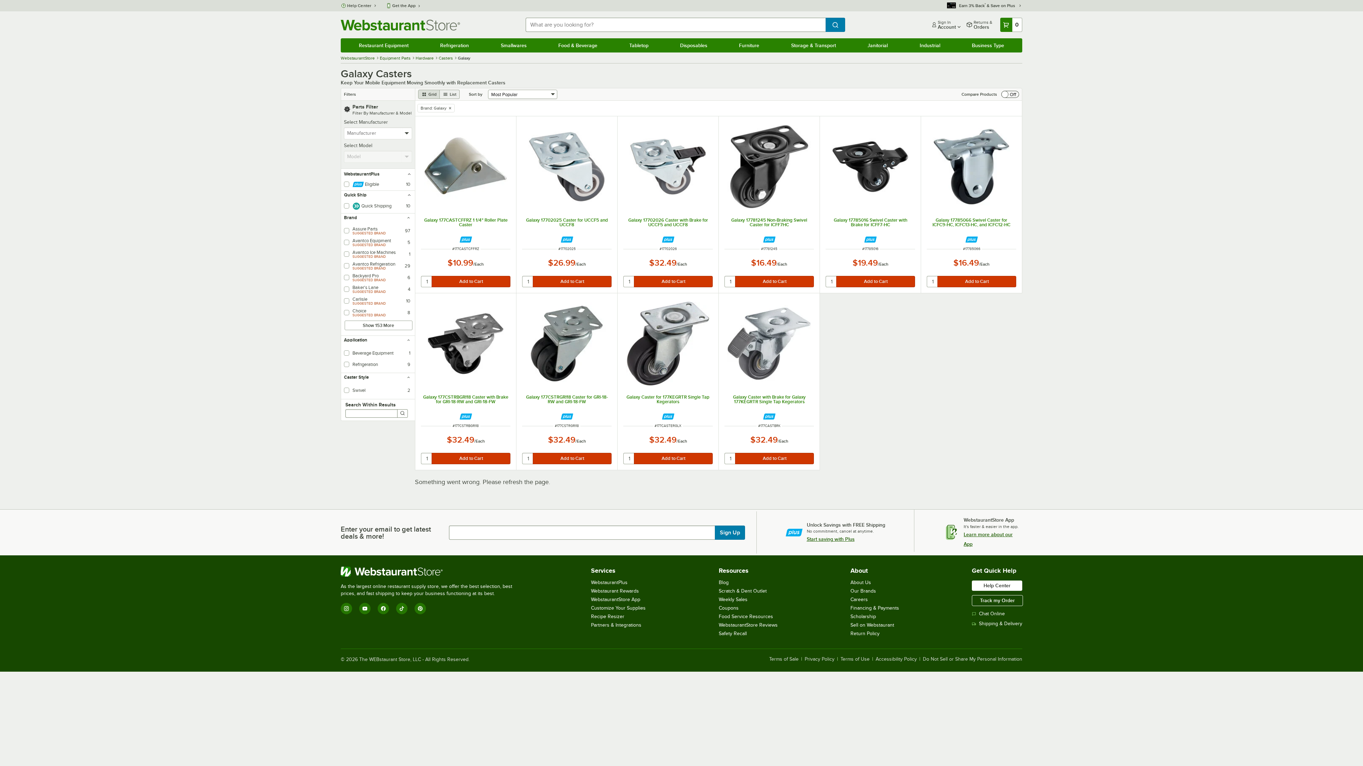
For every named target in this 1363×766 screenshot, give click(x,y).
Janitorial (877, 45)
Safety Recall (733, 633)
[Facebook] (383, 608)
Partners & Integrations (616, 625)
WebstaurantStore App (615, 599)
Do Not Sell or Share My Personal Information (972, 659)
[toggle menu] (407, 133)
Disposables (693, 45)
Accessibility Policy (896, 659)
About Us (860, 582)
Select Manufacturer (366, 122)
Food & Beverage (577, 45)
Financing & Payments (874, 608)
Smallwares (514, 45)
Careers (859, 599)
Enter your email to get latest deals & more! (386, 533)
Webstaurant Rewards (615, 591)
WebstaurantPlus (609, 582)
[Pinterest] (420, 608)
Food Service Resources (746, 616)
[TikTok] (401, 608)
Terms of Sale (784, 659)
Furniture (749, 45)
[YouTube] (365, 608)
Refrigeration (454, 45)
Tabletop (638, 45)
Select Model (358, 145)
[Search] (402, 413)
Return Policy (865, 633)
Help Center (359, 5)
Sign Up (730, 532)
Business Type (988, 45)
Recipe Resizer (607, 616)
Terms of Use (855, 659)
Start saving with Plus (831, 539)
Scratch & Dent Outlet (743, 591)
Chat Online (992, 613)
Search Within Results (370, 404)
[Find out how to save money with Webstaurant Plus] (466, 240)
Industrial (930, 45)
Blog (724, 582)
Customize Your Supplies (618, 608)
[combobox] (676, 25)
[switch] (1010, 94)
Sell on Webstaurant (872, 625)
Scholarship (863, 616)
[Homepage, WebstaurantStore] (400, 25)
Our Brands (863, 591)
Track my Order (997, 600)
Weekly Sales (733, 599)
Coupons (729, 608)
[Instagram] (346, 608)
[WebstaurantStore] (429, 571)
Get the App (404, 5)
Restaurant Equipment (384, 45)
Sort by (475, 94)
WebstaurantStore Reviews (748, 625)
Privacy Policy (819, 659)
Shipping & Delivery (1000, 623)
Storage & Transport (813, 45)
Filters (350, 94)
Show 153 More (378, 325)
